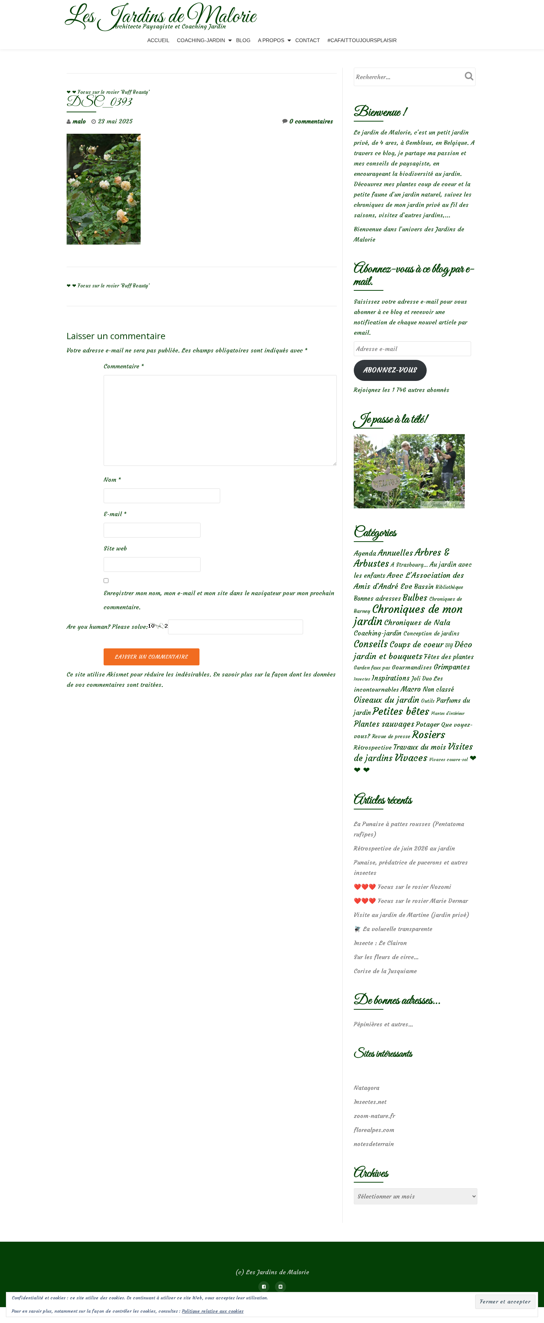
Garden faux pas (372, 668)
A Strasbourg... (409, 564)
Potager (427, 724)
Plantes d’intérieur (447, 713)
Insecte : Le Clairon (380, 943)
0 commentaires (311, 121)
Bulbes (415, 598)
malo (79, 121)
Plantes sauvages (384, 724)
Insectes (362, 679)
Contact (307, 40)
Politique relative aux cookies (213, 1311)
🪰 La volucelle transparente (393, 928)
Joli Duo (422, 678)
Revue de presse (391, 736)
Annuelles (395, 553)
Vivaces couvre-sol (448, 759)
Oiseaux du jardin (386, 700)
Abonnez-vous (390, 370)
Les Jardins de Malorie (160, 17)
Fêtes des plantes (449, 657)
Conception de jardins (431, 633)
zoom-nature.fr (374, 1115)
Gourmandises (412, 667)
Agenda (365, 553)
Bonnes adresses (377, 599)
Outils (427, 701)
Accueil (158, 40)
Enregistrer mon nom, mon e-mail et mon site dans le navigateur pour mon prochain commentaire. (219, 600)
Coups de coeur (416, 644)
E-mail (115, 514)
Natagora (366, 1087)
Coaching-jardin (378, 633)
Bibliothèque (449, 587)
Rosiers (428, 734)
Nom (112, 479)
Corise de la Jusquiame (385, 971)
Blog (243, 40)
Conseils (371, 644)
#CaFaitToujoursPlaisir (362, 40)
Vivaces (410, 757)
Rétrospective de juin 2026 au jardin (404, 848)
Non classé (438, 689)
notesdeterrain (374, 1144)
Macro (411, 689)
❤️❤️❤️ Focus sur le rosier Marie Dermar (411, 900)
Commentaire (124, 366)
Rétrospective (373, 747)
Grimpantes (452, 667)
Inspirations (391, 678)
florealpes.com (374, 1129)
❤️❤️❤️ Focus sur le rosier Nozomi (402, 886)
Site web (115, 548)
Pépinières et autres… (383, 1024)
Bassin (424, 586)
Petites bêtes (401, 711)
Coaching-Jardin (201, 40)
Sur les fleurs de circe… (386, 957)
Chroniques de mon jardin (408, 615)
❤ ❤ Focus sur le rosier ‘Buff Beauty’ (108, 92)
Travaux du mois (419, 747)
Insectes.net (370, 1101)
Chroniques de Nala (417, 622)
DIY (449, 645)
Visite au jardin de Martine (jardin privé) (411, 914)
